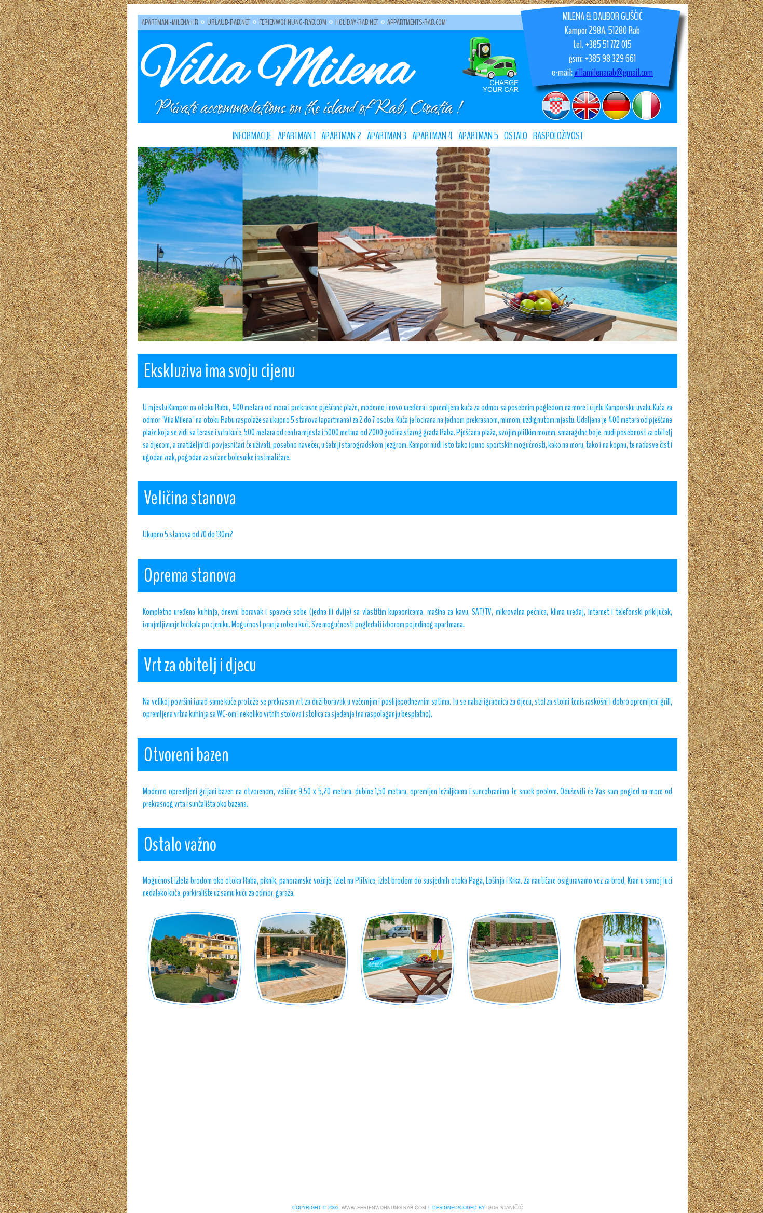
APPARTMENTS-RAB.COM (416, 22)
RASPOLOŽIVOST (558, 136)
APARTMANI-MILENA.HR (170, 22)
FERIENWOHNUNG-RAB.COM (292, 22)
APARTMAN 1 (297, 136)
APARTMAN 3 (386, 136)
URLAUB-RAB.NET (228, 22)
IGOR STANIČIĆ (504, 1207)
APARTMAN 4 (432, 136)
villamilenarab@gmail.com (613, 72)
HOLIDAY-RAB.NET (356, 22)
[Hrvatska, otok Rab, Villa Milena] (194, 958)
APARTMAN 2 (341, 136)
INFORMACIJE (252, 136)
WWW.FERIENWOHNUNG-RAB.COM (384, 1207)
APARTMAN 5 (478, 136)
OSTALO (515, 136)
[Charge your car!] (490, 90)
